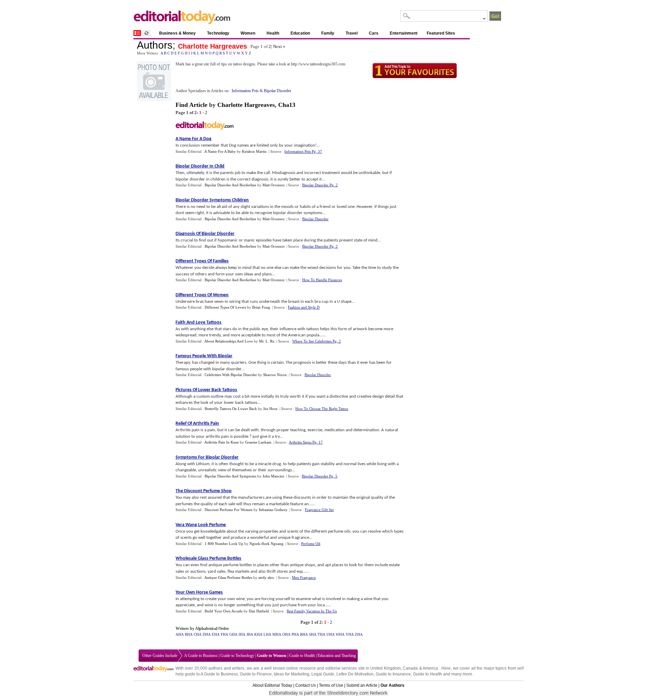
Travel (352, 33)
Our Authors (392, 685)
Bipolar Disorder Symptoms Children (212, 200)
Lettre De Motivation (355, 674)
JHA (249, 634)
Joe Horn (270, 409)
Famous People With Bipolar (204, 356)
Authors (154, 45)
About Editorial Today (272, 685)
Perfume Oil (310, 544)
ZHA (359, 634)
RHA (304, 634)
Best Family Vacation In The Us (312, 611)
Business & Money (177, 33)
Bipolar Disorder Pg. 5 (319, 476)
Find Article (191, 104)
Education (300, 33)
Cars (373, 33)
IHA (242, 634)
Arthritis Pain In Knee (221, 442)
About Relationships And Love (228, 341)
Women (248, 33)
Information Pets (245, 90)
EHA (216, 634)
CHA (198, 634)
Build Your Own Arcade (224, 611)
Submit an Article (361, 685)
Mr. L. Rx (266, 341)
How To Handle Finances (322, 280)
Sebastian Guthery (273, 510)
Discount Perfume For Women (229, 510)
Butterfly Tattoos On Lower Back (231, 409)
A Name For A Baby (220, 151)
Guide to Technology (237, 655)
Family (327, 33)
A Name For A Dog (193, 138)
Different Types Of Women (202, 295)
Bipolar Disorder (277, 90)
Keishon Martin (254, 151)
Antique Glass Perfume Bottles (228, 577)
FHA (224, 634)
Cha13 (286, 104)
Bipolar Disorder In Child (200, 166)
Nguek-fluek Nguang (266, 544)
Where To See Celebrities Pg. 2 (316, 341)
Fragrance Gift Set (319, 510)
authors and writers (226, 668)
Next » (279, 46)
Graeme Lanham (258, 442)
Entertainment (403, 33)
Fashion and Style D (304, 307)
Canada (410, 668)
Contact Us (305, 685)
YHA (350, 634)
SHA (313, 634)
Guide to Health (302, 655)
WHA (340, 634)
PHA (295, 634)
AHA (180, 634)
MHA (276, 634)
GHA (233, 634)
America (430, 668)
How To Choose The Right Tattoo (321, 409)
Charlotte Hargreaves (212, 46)
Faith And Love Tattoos (198, 322)
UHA (330, 634)
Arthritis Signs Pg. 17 (306, 442)
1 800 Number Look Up (224, 544)
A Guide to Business (201, 655)
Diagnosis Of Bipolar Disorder (205, 233)
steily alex (266, 577)
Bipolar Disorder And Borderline (230, 185)
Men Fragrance (304, 577)
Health (273, 33)
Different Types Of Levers (225, 307)
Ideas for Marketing (291, 674)
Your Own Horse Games (199, 592)
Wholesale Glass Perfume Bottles (208, 558)
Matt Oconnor (273, 185)
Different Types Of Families (202, 261)
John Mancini (273, 476)
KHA (258, 634)
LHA (267, 634)
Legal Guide (322, 674)
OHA (286, 634)
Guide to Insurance (393, 674)
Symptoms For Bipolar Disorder (207, 457)
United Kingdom (385, 668)
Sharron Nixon (275, 375)
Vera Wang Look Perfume (201, 524)
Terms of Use (331, 685)
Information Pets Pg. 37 (303, 151)
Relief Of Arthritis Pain (197, 423)
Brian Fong (261, 307)
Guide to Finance (256, 674)
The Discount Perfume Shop (204, 491)
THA (321, 634)
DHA (207, 634)
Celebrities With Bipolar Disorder (231, 375)
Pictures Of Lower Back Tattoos (206, 390)
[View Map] (146, 33)
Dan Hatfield (259, 611)
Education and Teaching (337, 655)
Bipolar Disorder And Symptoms (230, 476)
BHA (189, 634)
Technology (218, 33)
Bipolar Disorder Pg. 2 (320, 185)
